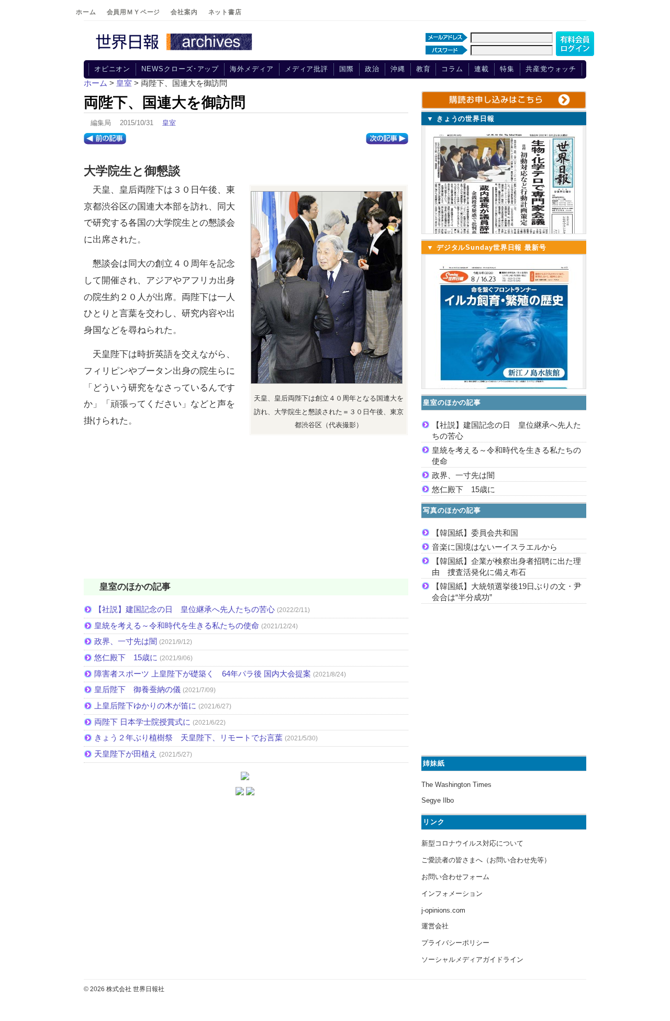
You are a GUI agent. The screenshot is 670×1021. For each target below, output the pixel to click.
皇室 (169, 123)
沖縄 (397, 69)
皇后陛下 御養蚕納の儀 (137, 689)
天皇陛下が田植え (125, 753)
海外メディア (251, 69)
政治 (372, 69)
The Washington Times (456, 785)
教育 (423, 69)
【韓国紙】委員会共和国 (475, 532)
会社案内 (184, 12)
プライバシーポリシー (455, 943)
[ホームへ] (175, 51)
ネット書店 (225, 12)
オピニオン (112, 69)
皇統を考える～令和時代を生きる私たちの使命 (176, 625)
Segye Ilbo (437, 800)
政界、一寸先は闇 (125, 641)
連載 (481, 69)
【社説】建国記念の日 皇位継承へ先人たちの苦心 (184, 609)
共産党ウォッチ (551, 69)
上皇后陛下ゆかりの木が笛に (145, 705)
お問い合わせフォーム (455, 877)
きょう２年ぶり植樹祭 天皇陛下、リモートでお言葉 (188, 737)
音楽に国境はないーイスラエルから (494, 546)
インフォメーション (452, 893)
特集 (507, 69)
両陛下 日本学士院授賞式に (142, 721)
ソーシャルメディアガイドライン (472, 959)
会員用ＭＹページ (134, 12)
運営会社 (435, 926)
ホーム (86, 12)
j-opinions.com (443, 910)
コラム (452, 69)
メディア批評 (306, 69)
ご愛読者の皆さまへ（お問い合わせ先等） (486, 860)
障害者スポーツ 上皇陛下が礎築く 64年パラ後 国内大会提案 (202, 673)
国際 (346, 69)
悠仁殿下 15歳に (126, 657)
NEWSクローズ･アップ (180, 69)
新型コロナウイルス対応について (472, 843)
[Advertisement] (246, 511)
